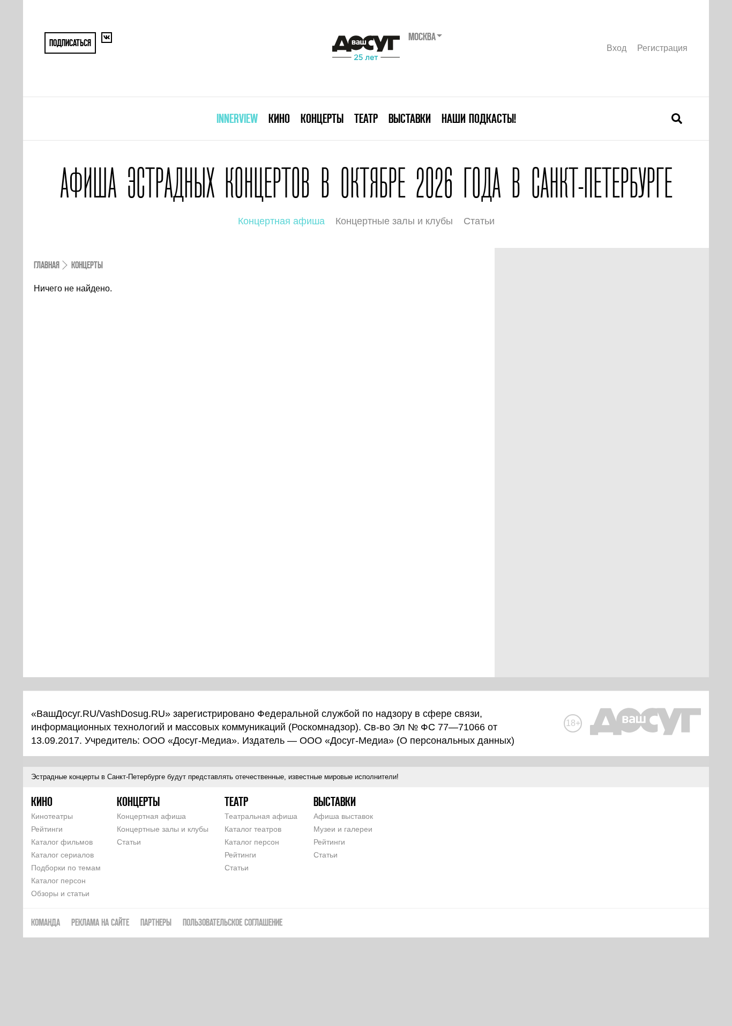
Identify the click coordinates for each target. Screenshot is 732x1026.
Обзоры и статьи (60, 893)
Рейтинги (47, 829)
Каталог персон (58, 880)
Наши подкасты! (479, 118)
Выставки (410, 118)
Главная (46, 265)
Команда (45, 922)
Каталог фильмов (62, 842)
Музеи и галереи (342, 829)
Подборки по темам (66, 867)
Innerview (237, 118)
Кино (279, 118)
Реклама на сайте (100, 922)
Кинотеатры (52, 816)
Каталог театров (253, 829)
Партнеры (155, 922)
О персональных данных (455, 740)
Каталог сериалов (62, 855)
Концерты (322, 118)
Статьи (479, 221)
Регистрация (662, 48)
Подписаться (70, 43)
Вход (616, 48)
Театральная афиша (261, 816)
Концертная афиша (281, 221)
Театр (366, 118)
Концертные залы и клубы (394, 221)
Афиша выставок (343, 816)
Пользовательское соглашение (232, 922)
